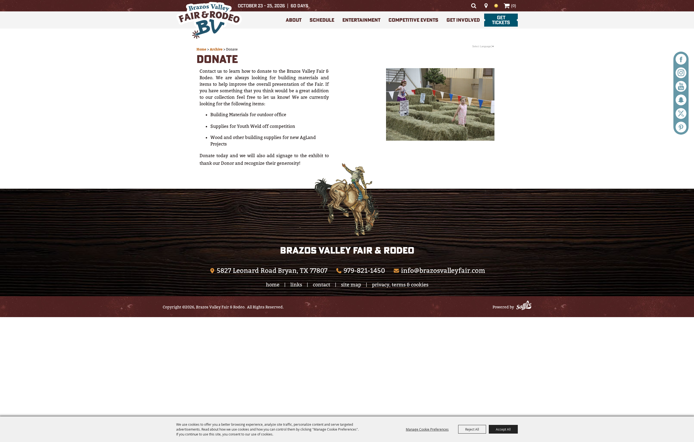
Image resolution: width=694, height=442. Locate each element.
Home (201, 49)
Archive (216, 49)
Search (474, 6)
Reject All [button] (472, 429)
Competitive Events (413, 20)
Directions (486, 6)
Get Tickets (501, 20)
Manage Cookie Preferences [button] (427, 429)
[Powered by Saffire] (523, 306)
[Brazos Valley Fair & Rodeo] (209, 21)
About (293, 20)
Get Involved (463, 20)
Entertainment (361, 20)
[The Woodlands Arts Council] (347, 199)
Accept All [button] (503, 429)
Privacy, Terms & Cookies (400, 285)
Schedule (322, 20)
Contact (321, 285)
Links (296, 285)
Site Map (351, 285)
